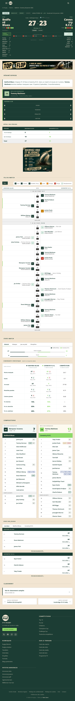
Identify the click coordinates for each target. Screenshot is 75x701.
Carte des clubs (43, 647)
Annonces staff (6, 677)
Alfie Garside (20, 486)
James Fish (5, 48)
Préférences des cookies (37, 694)
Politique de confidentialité (36, 692)
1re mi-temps (38, 191)
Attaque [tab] (14, 344)
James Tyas (56, 450)
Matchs (11, 7)
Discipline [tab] (33, 344)
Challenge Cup (43, 631)
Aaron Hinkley (56, 461)
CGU (59, 692)
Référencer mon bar (8, 683)
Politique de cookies (50, 692)
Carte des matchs (44, 644)
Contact (64, 692)
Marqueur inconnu (5, 42)
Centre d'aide (12, 692)
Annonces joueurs (7, 674)
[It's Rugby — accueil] (10, 3)
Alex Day (19, 468)
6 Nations (42, 625)
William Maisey (4, 51)
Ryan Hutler (68, 42)
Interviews (5, 653)
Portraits (4, 658)
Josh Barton (56, 468)
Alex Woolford (20, 454)
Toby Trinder (56, 439)
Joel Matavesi (20, 479)
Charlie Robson (69, 38)
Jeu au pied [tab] (24, 344)
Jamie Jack (19, 439)
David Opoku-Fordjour (59, 488)
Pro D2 (41, 623)
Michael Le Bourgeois (23, 483)
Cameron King (20, 465)
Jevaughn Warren (50, 299)
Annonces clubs (6, 671)
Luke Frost (19, 450)
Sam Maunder (49, 232)
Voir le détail (66, 535)
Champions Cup (43, 628)
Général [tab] (6, 344)
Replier (37, 220)
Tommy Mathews (67, 45)
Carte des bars (43, 653)
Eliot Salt (55, 447)
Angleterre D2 (37, 13)
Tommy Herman (4, 38)
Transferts (5, 650)
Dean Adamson (4, 45)
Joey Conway (15, 242)
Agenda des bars (7, 680)
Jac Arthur (17, 283)
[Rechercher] (68, 3)
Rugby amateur (6, 647)
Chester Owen (49, 315)
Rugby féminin (6, 644)
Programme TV (43, 656)
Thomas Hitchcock (50, 289)
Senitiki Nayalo (57, 465)
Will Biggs (48, 273)
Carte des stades (44, 650)
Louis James (20, 490)
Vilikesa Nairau (49, 226)
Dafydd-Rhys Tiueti (58, 481)
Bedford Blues (17, 526)
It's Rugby (4, 7)
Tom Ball (55, 457)
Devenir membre (9, 629)
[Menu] (6, 3)
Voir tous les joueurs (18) (37, 551)
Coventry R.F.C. (29, 526)
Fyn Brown (19, 457)
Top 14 (41, 620)
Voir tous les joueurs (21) (37, 576)
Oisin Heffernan (21, 447)
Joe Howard (20, 461)
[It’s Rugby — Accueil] (5, 618)
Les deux (6, 526)
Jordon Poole (48, 210)
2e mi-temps (38, 223)
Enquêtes (5, 656)
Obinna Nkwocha (57, 454)
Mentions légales (22, 692)
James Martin (56, 478)
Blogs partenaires (7, 661)
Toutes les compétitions (46, 634)
